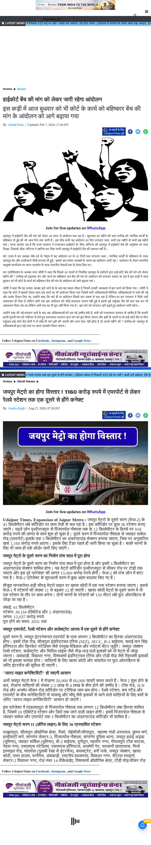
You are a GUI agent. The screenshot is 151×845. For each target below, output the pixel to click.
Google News (82, 340)
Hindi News (26, 381)
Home (7, 89)
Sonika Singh (16, 408)
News (21, 89)
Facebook (42, 340)
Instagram (58, 340)
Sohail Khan (16, 124)
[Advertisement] (75, 56)
